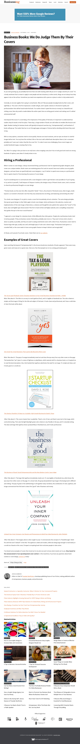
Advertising (57, 735)
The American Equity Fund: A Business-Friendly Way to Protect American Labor (27, 595)
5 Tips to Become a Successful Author (15, 664)
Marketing (7, 32)
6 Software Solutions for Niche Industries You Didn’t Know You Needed (24, 612)
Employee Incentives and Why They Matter (16, 609)
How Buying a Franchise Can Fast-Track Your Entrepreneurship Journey (24, 605)
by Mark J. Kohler (35, 296)
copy (25, 562)
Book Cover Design (20, 567)
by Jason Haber (30, 472)
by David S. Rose (29, 413)
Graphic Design (29, 567)
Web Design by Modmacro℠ (41, 739)
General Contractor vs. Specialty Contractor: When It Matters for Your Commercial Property (30, 591)
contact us (22, 556)
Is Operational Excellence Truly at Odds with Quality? (19, 616)
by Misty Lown (25, 352)
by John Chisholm (35, 534)
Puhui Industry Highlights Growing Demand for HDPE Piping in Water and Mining (27, 598)
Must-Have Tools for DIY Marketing (39, 699)
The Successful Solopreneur (61, 683)
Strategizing (7, 662)
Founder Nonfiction (28, 576)
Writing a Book (44, 567)
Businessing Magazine (12, 2)
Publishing (37, 567)
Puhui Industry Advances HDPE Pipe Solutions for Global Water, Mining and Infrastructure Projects (32, 602)
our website (43, 233)
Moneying (31, 683)
